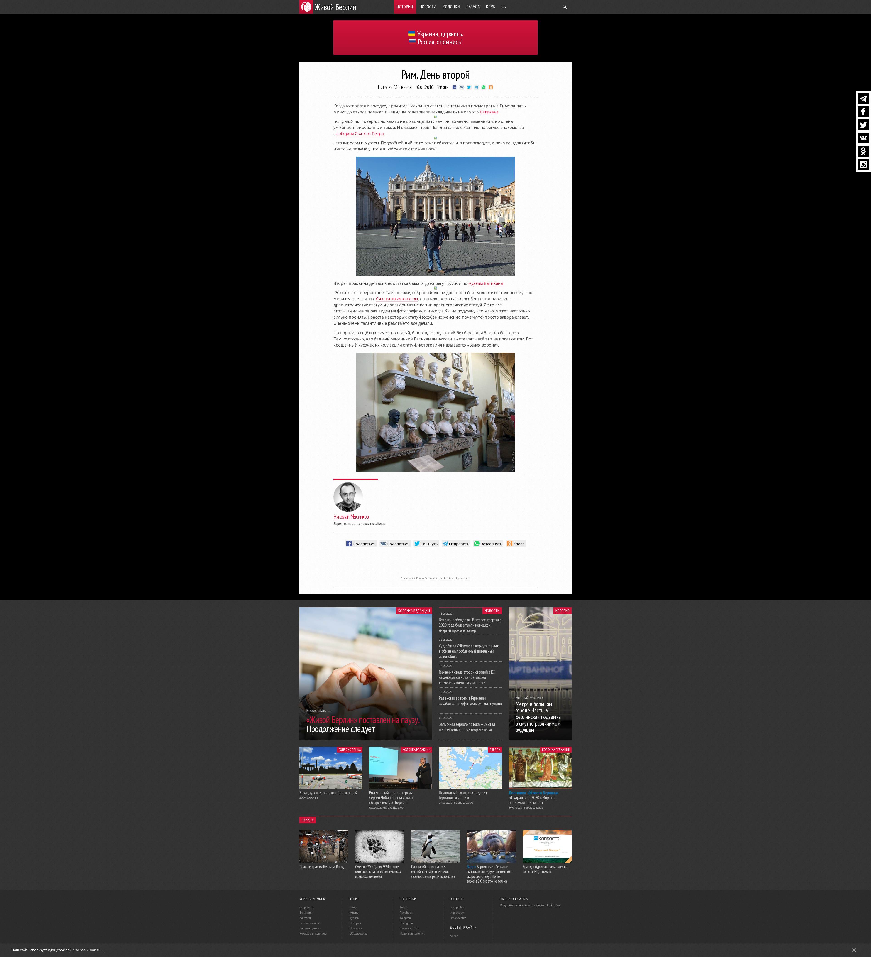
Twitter (404, 907)
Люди (353, 907)
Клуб (490, 7)
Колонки (451, 7)
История (562, 610)
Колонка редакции (414, 610)
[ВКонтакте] (863, 138)
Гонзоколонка (350, 749)
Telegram (406, 918)
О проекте (306, 907)
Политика (356, 928)
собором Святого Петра (360, 133)
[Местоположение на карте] (435, 116)
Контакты (305, 918)
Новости (428, 7)
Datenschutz (458, 918)
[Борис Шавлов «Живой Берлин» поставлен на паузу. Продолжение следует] (365, 738)
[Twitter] (863, 124)
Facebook (406, 912)
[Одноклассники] (863, 151)
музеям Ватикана (485, 283)
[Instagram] (863, 164)
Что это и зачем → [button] (88, 950)
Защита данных (310, 928)
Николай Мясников (394, 87)
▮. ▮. (316, 798)
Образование (358, 933)
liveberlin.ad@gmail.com (455, 578)
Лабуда (473, 7)
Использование (310, 923)
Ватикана (489, 112)
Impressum (457, 912)
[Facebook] (863, 111)
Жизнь (442, 87)
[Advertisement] (435, 564)
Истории (404, 7)
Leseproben (457, 907)
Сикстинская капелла (397, 298)
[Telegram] (863, 98)
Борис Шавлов (393, 807)
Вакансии (305, 912)
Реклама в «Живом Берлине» (419, 578)
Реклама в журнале (312, 933)
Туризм (354, 918)
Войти (454, 935)
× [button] (854, 950)
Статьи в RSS (409, 928)
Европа (495, 749)
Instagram (406, 923)
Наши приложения (412, 933)
